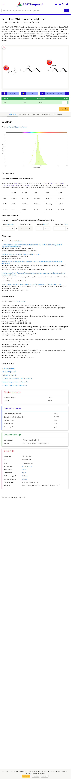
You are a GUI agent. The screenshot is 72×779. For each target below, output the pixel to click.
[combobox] (32, 10)
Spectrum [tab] (12, 114)
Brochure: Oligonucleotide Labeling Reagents (17, 378)
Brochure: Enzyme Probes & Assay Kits (15, 382)
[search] (66, 10)
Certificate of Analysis (9, 375)
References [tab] (46, 114)
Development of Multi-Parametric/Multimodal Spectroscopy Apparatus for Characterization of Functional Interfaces (33, 274)
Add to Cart (64, 109)
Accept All (26, 776)
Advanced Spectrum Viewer (17, 127)
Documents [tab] (57, 114)
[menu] (3, 4)
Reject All (45, 776)
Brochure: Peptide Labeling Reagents (14, 385)
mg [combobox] (10, 228)
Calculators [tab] (24, 114)
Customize (36, 776)
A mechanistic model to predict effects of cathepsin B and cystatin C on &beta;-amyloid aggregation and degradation (32, 246)
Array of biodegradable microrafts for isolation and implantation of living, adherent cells (31, 284)
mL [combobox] (46, 228)
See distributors (27, 466)
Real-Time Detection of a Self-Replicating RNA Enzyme (20, 254)
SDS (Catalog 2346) (9, 372)
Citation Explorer (18, 241)
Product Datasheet (8, 368)
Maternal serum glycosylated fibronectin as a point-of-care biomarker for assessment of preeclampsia (32, 262)
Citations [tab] (35, 114)
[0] (63, 4)
